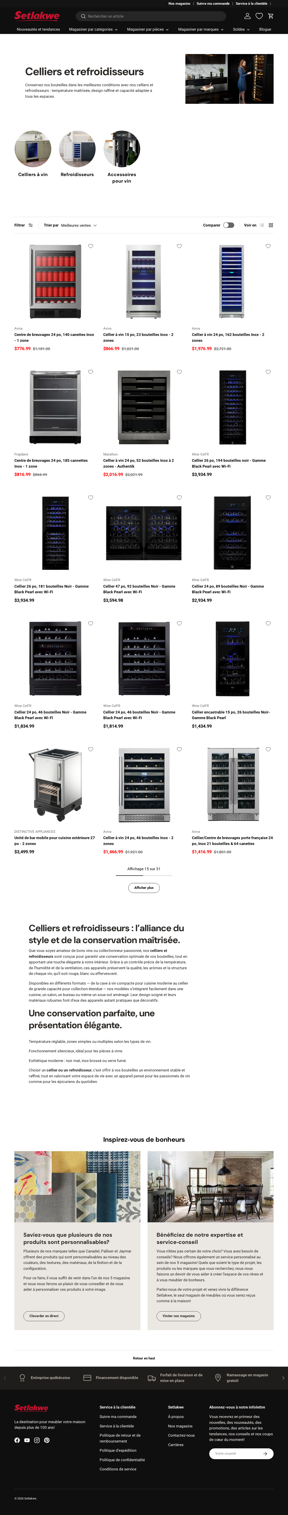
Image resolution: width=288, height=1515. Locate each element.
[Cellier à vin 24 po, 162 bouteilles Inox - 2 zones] (233, 281)
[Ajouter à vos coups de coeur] (90, 246)
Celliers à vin (33, 174)
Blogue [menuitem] (265, 29)
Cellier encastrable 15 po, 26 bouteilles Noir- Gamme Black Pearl (231, 715)
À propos (176, 1416)
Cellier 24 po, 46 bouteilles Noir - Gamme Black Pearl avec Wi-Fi (50, 715)
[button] (271, 16)
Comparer (211, 225)
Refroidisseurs (77, 174)
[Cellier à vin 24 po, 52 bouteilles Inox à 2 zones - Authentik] (144, 407)
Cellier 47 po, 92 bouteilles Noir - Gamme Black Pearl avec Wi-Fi (139, 589)
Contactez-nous (181, 1435)
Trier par (51, 225)
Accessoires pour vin (122, 177)
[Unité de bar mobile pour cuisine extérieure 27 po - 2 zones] (55, 785)
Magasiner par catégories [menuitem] (91, 29)
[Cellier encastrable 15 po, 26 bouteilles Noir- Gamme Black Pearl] (233, 659)
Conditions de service (118, 1469)
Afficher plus (144, 888)
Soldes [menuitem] (239, 29)
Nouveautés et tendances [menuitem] (38, 29)
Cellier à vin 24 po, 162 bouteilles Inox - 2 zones (228, 337)
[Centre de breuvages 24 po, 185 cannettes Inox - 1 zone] (55, 407)
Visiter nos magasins (179, 1316)
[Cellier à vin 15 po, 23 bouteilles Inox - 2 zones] (144, 281)
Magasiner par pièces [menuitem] (145, 29)
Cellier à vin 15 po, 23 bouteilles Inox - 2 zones (138, 337)
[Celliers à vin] (33, 149)
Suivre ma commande (213, 4)
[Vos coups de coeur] (259, 16)
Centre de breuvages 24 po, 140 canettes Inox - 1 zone (54, 337)
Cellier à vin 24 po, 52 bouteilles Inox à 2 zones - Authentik (138, 463)
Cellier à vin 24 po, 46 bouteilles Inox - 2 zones (138, 841)
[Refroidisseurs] (77, 149)
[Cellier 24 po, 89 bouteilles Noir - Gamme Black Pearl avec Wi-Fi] (233, 533)
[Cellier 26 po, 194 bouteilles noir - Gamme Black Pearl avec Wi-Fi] (233, 407)
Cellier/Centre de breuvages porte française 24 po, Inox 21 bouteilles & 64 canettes (232, 841)
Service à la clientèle (251, 4)
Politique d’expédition (118, 1450)
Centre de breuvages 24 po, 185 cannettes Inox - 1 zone (51, 463)
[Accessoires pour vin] (122, 149)
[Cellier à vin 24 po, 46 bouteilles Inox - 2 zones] (144, 785)
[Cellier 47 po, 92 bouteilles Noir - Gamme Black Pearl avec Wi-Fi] (144, 533)
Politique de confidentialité (122, 1460)
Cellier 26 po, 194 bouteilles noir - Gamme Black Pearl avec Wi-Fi (229, 463)
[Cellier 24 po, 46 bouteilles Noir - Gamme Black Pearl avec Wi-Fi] (55, 659)
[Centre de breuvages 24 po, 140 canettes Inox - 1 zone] (55, 281)
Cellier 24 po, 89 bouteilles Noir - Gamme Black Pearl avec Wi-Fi (228, 589)
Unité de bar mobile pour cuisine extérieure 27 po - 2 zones (54, 841)
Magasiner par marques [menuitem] (198, 29)
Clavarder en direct (43, 1316)
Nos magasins (179, 4)
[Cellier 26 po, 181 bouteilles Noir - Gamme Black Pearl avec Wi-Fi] (55, 533)
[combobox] (151, 16)
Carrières (176, 1445)
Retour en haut (144, 1358)
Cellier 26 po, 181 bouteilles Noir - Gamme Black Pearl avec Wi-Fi (51, 589)
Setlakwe (30, 1498)
